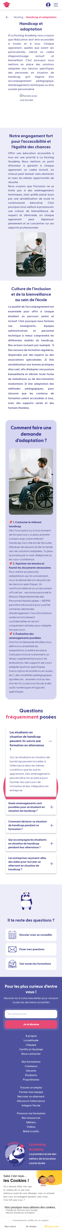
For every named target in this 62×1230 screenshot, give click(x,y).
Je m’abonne (31, 1024)
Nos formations (31, 1061)
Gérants (31, 1070)
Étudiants (31, 1075)
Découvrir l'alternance (31, 1101)
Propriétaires (31, 1079)
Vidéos (31, 1126)
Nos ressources (31, 1118)
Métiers (31, 1122)
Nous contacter (31, 1053)
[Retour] (9, 17)
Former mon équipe (31, 1092)
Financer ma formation (31, 1113)
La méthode (31, 1040)
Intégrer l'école (31, 1105)
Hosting (18, 17)
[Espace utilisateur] (48, 5)
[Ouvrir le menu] (55, 4)
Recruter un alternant (31, 1096)
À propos (31, 1036)
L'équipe (31, 1045)
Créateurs (31, 1066)
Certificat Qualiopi (31, 1049)
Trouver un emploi (31, 1087)
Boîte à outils (31, 1131)
